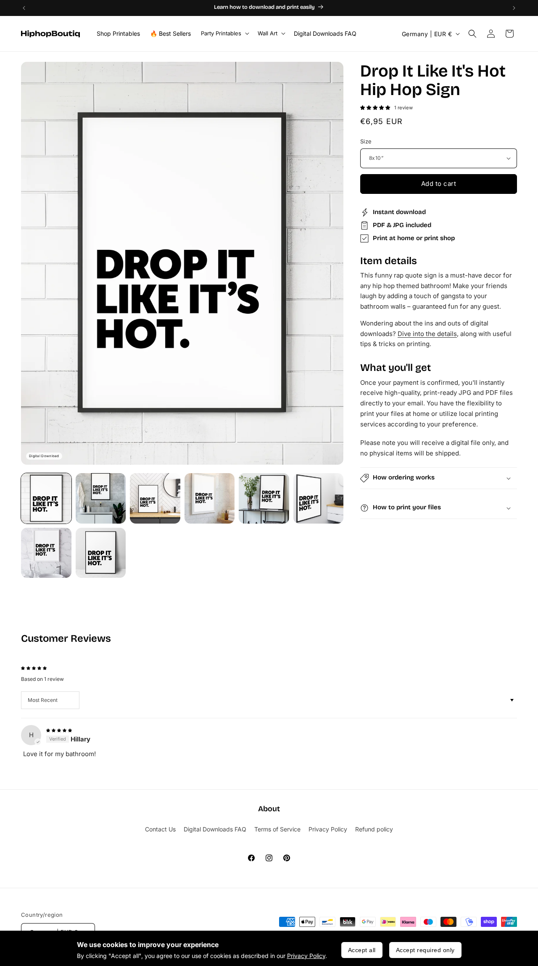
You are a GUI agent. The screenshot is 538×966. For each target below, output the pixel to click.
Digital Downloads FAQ (215, 829)
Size (366, 141)
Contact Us (160, 829)
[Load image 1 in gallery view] (46, 498)
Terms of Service (277, 829)
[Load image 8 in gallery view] (101, 553)
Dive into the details (427, 334)
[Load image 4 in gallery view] (210, 498)
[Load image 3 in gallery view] (155, 498)
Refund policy (374, 829)
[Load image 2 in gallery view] (101, 498)
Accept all (362, 950)
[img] (59, 729)
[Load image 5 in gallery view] (264, 498)
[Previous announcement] (24, 8)
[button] (224, 33)
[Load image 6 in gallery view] (318, 498)
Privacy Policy (306, 955)
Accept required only (425, 950)
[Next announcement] (514, 8)
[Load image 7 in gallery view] (46, 553)
